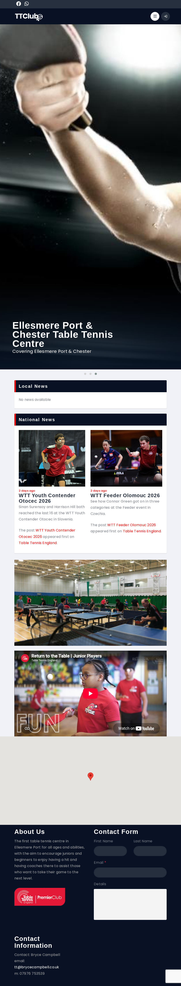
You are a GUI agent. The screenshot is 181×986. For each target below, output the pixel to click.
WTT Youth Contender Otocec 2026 (47, 498)
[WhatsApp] (26, 4)
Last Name (143, 841)
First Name (103, 841)
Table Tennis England (38, 542)
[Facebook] (18, 4)
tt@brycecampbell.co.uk (36, 967)
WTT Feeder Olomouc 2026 (125, 495)
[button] (90, 776)
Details (100, 884)
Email (100, 862)
